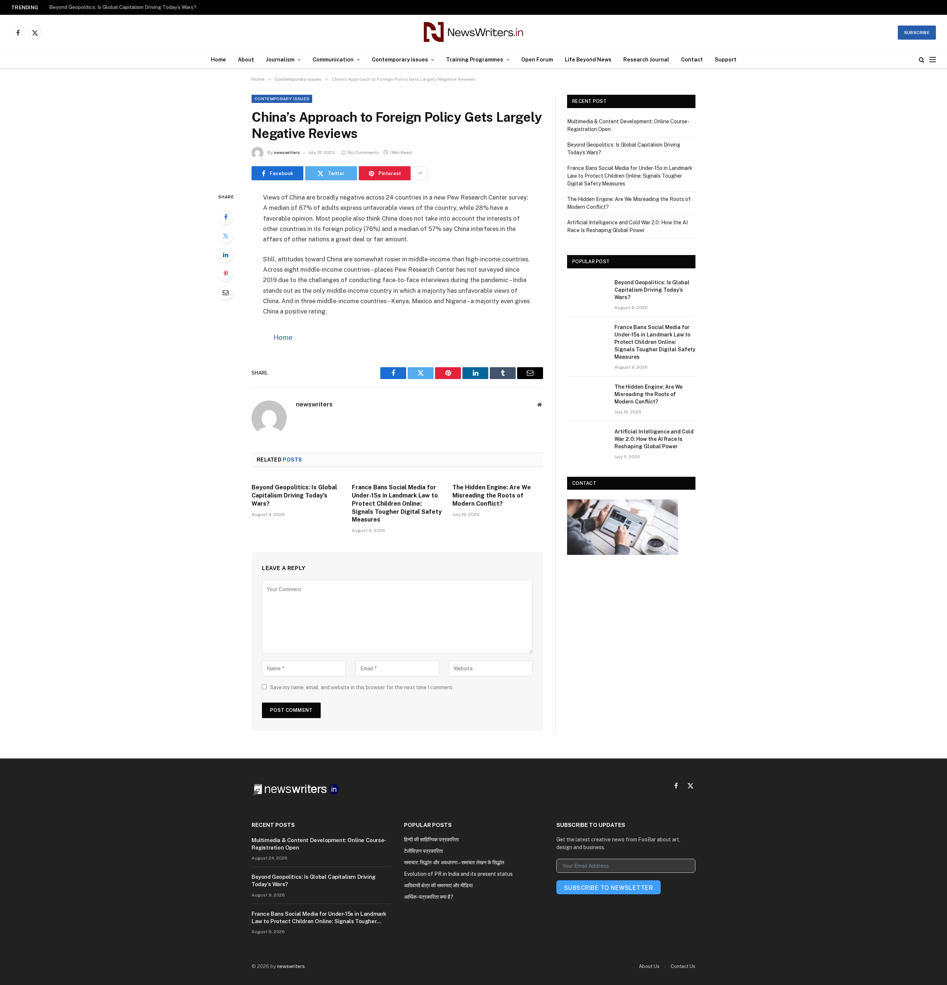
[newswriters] (474, 32)
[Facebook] (225, 217)
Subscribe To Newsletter (608, 887)
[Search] (921, 59)
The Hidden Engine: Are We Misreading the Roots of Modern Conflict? (491, 495)
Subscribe (917, 32)
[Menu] (932, 59)
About (246, 59)
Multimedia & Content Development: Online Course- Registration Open (318, 844)
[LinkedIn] (225, 254)
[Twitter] (225, 235)
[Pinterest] (225, 273)
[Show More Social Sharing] (419, 173)
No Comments (363, 152)
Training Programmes (474, 59)
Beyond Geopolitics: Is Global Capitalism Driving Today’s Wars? (122, 7)
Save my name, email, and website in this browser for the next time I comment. (362, 687)
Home (218, 59)
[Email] (225, 292)
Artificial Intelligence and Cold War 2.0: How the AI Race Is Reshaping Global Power (654, 439)
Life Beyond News (588, 59)
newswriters (287, 152)
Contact (692, 59)
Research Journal (646, 59)
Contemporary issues (400, 59)
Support (726, 59)
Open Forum (537, 59)
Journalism (280, 59)
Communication (333, 59)
